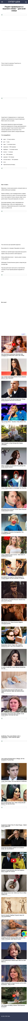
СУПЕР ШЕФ (14, 2)
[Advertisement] (14, 47)
